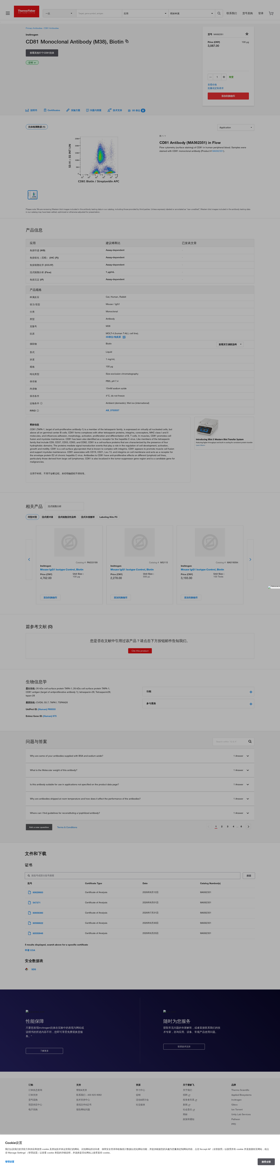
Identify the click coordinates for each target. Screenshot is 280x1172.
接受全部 (266, 1161)
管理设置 (9, 1161)
